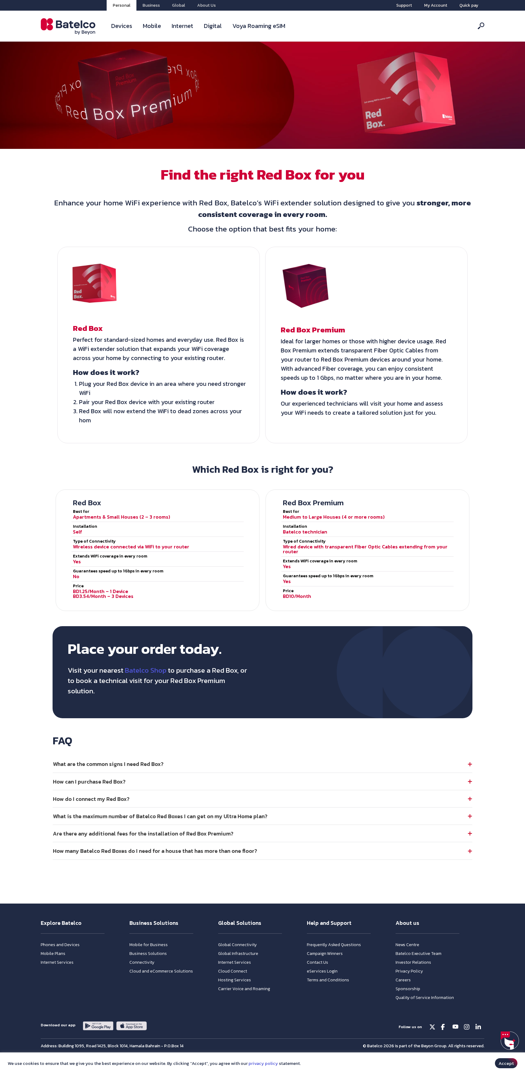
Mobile (152, 25)
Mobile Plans (53, 953)
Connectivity (141, 962)
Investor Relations (413, 962)
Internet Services (57, 962)
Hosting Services (234, 980)
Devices (121, 25)
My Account (435, 5)
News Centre (407, 945)
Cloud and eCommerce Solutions (161, 971)
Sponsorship (408, 989)
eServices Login (322, 971)
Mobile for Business (148, 945)
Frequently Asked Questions (334, 945)
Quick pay (468, 5)
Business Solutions (148, 953)
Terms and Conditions (328, 980)
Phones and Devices (60, 945)
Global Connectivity (237, 945)
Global (178, 5)
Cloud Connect (232, 971)
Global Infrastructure (238, 953)
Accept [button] (506, 1063)
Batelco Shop (145, 670)
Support (404, 5)
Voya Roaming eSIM (258, 25)
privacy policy (263, 1063)
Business (151, 5)
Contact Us (317, 962)
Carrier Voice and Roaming (244, 989)
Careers (403, 980)
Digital (213, 25)
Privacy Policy (409, 971)
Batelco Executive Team (418, 953)
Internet (182, 25)
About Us (206, 5)
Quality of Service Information (425, 997)
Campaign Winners (325, 953)
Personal (121, 5)
